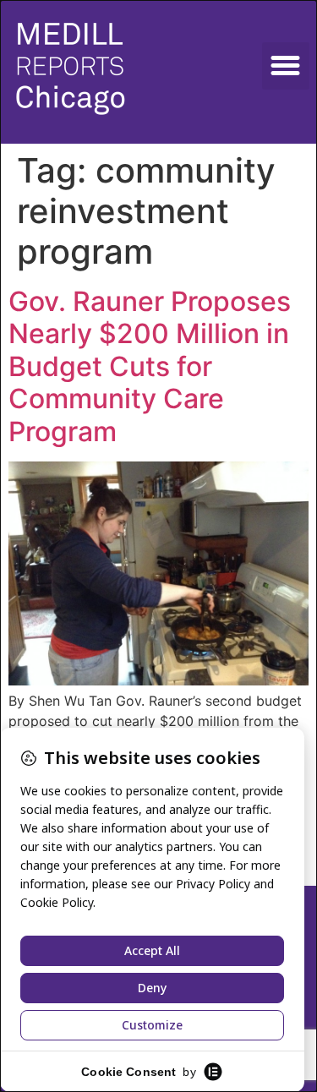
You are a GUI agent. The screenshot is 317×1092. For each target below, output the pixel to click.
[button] (285, 66)
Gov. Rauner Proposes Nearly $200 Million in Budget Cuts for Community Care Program (149, 366)
